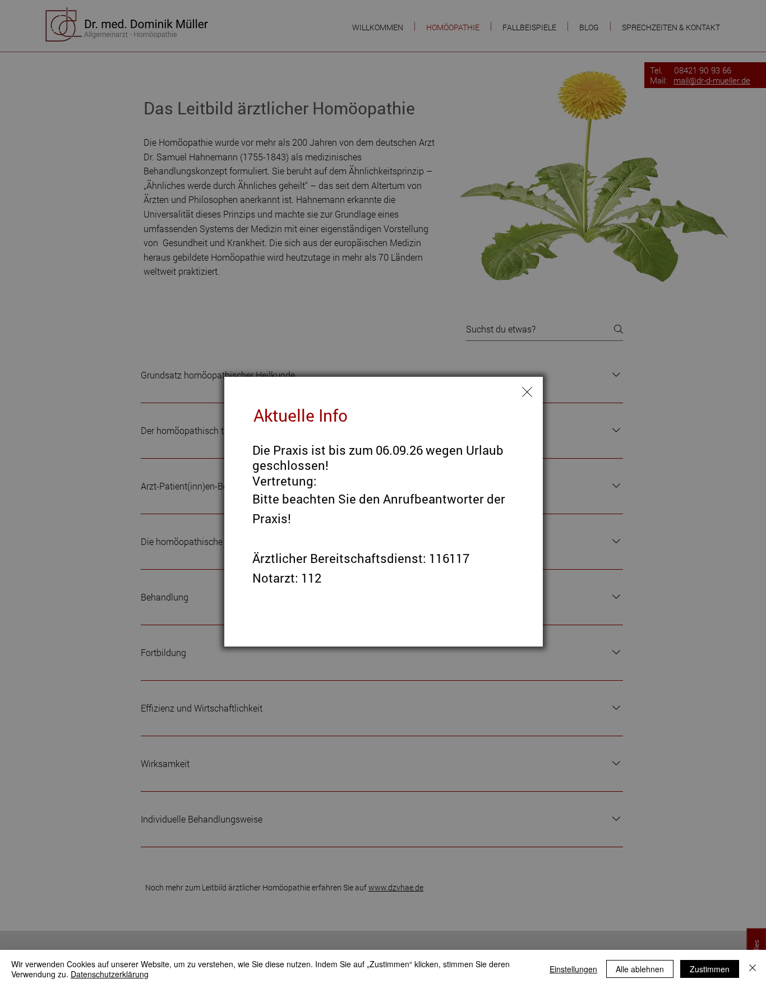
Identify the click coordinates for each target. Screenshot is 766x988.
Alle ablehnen (640, 969)
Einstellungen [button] (573, 969)
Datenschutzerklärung (110, 974)
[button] (527, 392)
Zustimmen (710, 969)
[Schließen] (752, 969)
